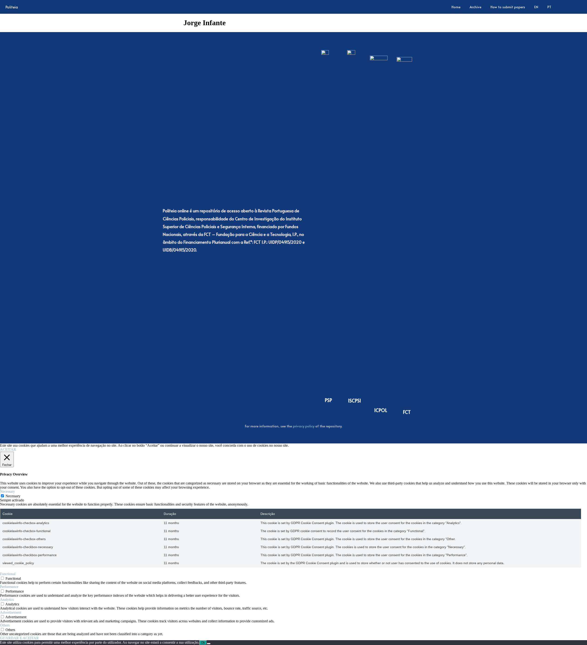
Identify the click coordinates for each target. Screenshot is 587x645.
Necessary (13, 496)
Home (455, 6)
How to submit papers (507, 6)
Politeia (12, 6)
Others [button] (5, 625)
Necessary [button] (7, 491)
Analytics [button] (7, 599)
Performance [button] (9, 587)
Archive (475, 6)
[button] (574, 6)
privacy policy (303, 426)
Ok (203, 642)
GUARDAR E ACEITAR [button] (19, 638)
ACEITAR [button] (8, 449)
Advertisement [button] (10, 612)
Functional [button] (7, 574)
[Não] (208, 643)
